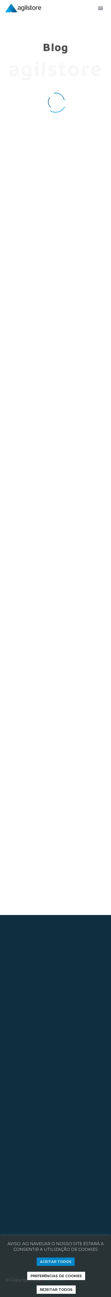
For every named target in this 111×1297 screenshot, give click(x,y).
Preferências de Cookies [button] (56, 1276)
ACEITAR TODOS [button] (55, 1261)
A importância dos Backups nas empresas (55, 256)
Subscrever (23, 1103)
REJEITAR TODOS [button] (56, 1289)
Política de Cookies (79, 1192)
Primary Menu (100, 8)
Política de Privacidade (30, 1192)
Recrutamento (46, 1184)
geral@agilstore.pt (30, 1037)
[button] (49, 900)
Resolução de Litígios (28, 1200)
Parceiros (16, 1184)
